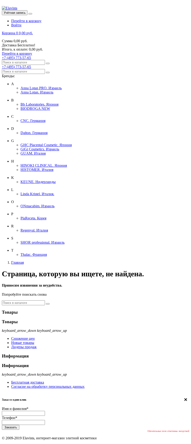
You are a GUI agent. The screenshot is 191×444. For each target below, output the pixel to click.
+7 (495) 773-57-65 (16, 58)
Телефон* (9, 418)
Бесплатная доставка (27, 382)
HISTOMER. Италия (36, 170)
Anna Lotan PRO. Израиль (41, 88)
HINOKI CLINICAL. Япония (43, 165)
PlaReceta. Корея (33, 218)
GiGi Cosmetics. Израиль (39, 149)
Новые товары (22, 343)
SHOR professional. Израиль (42, 242)
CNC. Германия (32, 121)
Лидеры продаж (24, 347)
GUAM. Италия (33, 153)
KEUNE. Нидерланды (38, 182)
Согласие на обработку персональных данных (48, 386)
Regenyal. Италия (34, 230)
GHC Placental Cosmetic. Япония (46, 145)
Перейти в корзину (26, 21)
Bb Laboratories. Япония (39, 104)
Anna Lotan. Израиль (36, 92)
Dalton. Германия (34, 133)
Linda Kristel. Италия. (37, 194)
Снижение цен (23, 338)
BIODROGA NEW (35, 109)
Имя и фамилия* (15, 409)
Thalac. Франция (33, 255)
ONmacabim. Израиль (37, 206)
